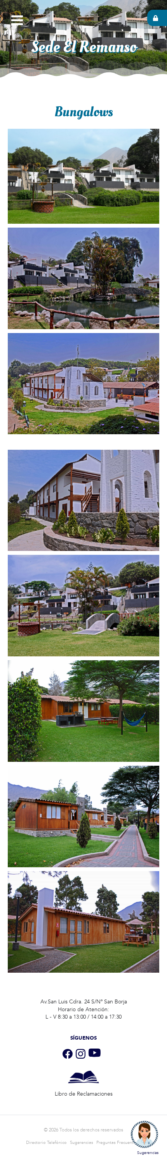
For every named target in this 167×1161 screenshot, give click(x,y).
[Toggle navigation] (17, 20)
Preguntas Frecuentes (117, 1142)
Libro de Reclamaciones (84, 1094)
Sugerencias (81, 1142)
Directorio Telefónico (46, 1142)
